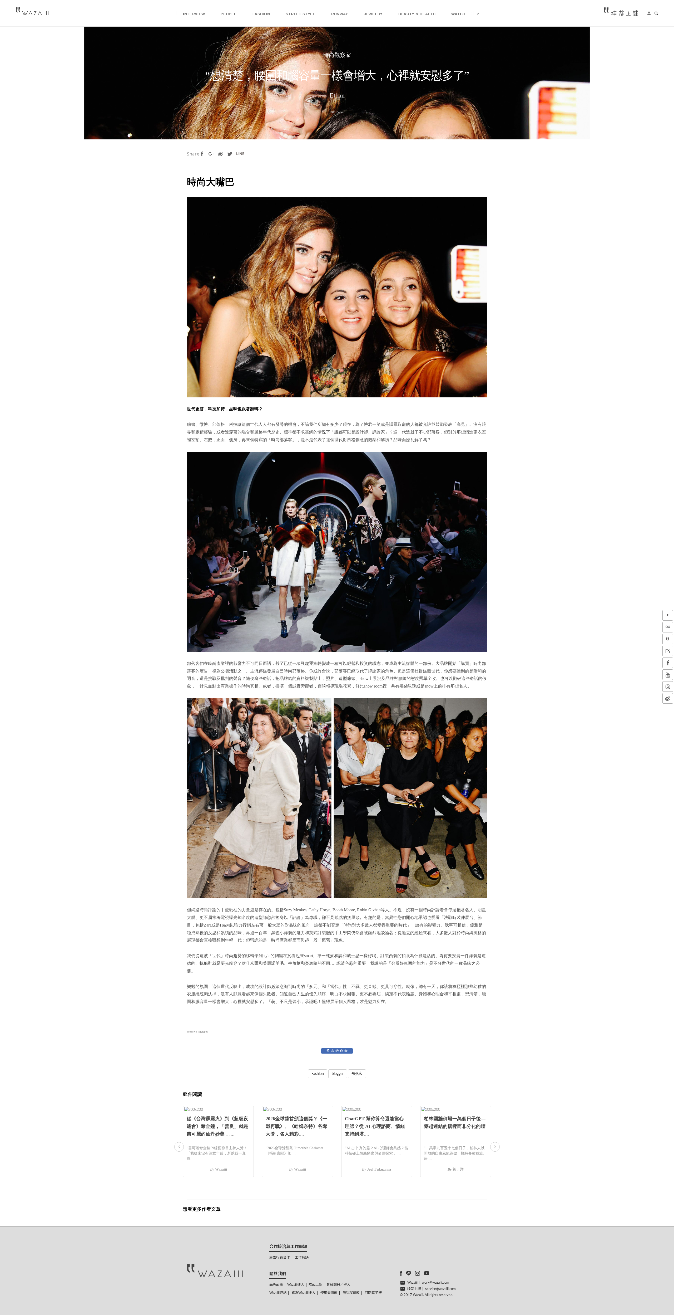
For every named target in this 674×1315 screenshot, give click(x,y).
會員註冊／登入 (338, 1285)
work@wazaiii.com (435, 1282)
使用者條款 (329, 1293)
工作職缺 (302, 1257)
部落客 (357, 1074)
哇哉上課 (315, 1285)
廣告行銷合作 (279, 1257)
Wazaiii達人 (295, 1285)
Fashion (317, 1074)
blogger (338, 1074)
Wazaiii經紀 (277, 1293)
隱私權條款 (351, 1293)
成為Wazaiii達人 (303, 1293)
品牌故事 (276, 1285)
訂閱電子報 (373, 1293)
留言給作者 (337, 1051)
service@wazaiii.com (440, 1289)
